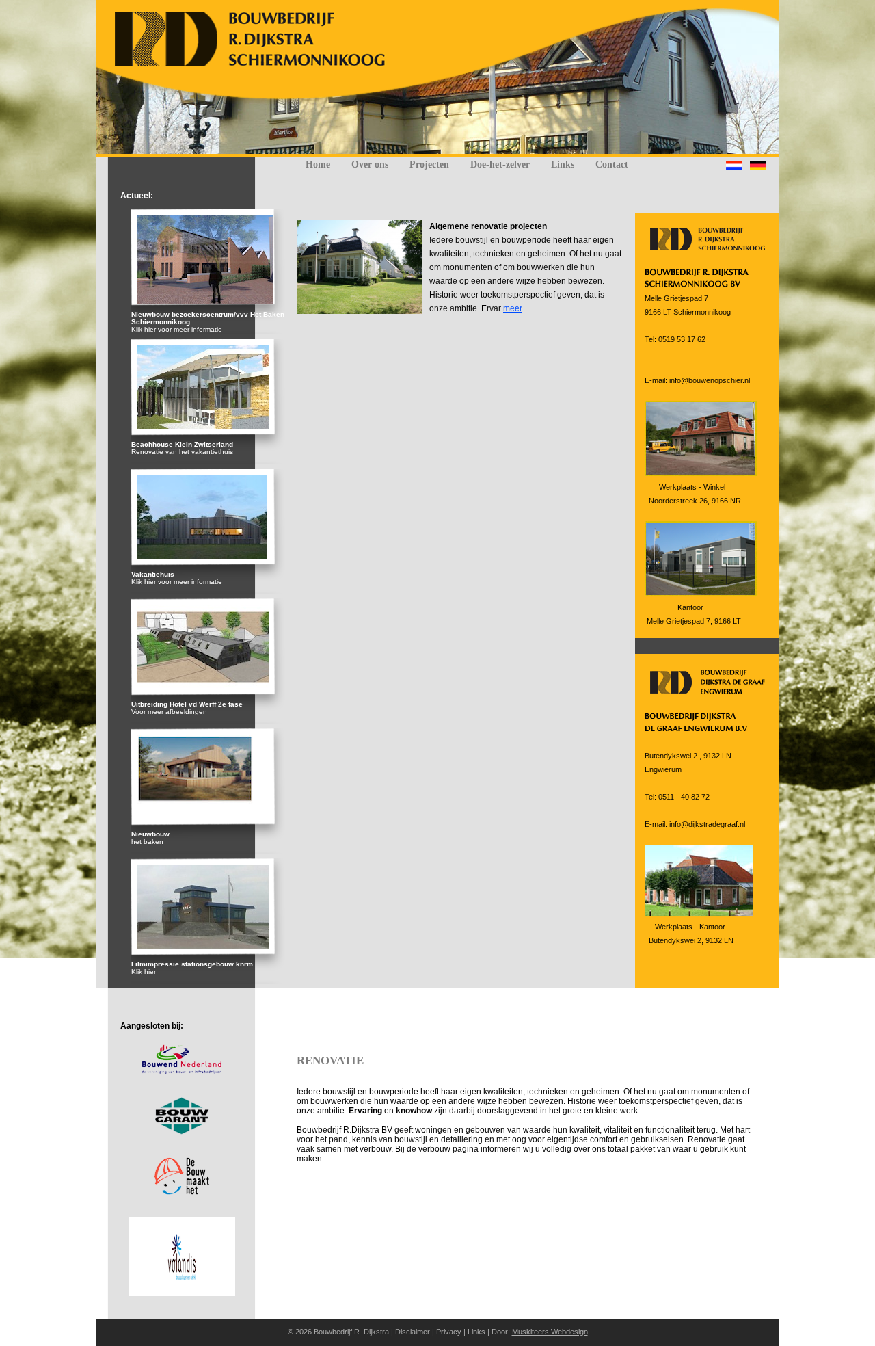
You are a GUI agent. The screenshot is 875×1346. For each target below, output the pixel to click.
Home (318, 164)
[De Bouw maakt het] (182, 1192)
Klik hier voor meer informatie (176, 329)
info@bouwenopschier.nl (709, 380)
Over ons (369, 164)
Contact (611, 164)
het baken (147, 841)
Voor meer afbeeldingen (169, 711)
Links (562, 164)
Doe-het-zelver (500, 164)
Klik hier (143, 971)
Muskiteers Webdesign (550, 1332)
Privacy (448, 1332)
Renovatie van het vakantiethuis (182, 452)
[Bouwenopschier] (258, 64)
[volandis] (182, 1293)
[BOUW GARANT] (181, 1132)
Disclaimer (412, 1332)
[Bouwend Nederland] (181, 1072)
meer (512, 308)
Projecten (429, 164)
